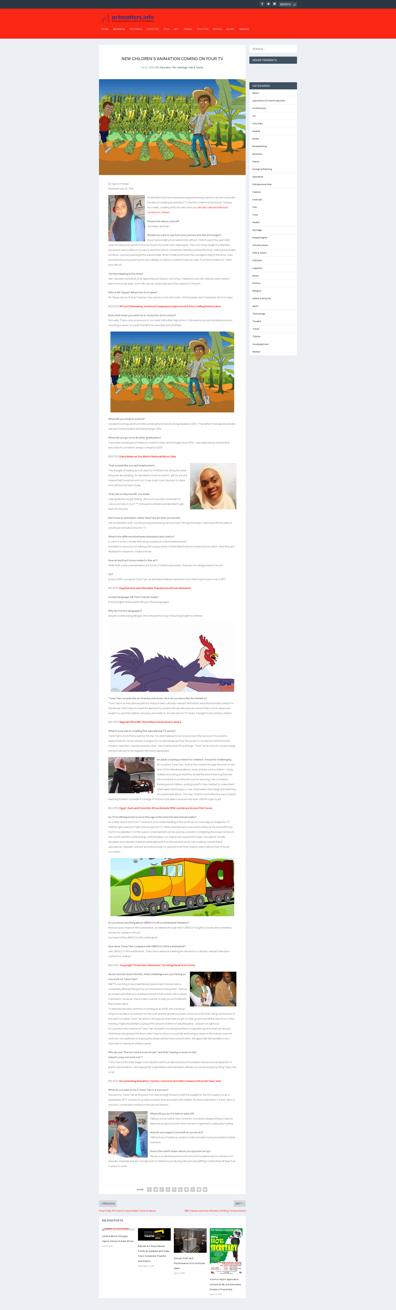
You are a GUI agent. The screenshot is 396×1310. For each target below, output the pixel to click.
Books (217, 29)
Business (119, 29)
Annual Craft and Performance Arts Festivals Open (189, 1263)
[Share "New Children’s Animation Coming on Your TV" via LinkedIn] (180, 1189)
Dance (255, 161)
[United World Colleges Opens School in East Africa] (118, 1229)
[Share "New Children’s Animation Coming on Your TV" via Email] (199, 1189)
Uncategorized (260, 344)
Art (176, 29)
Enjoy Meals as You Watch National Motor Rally (147, 456)
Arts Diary (257, 123)
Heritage (182, 67)
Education (165, 67)
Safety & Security (261, 298)
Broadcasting (259, 146)
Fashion (256, 192)
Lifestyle (153, 29)
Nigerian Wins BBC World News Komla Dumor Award (150, 722)
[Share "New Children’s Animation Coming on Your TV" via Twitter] (156, 1189)
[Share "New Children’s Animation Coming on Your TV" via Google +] (162, 1189)
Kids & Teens (196, 67)
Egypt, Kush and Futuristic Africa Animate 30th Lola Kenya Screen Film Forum (165, 808)
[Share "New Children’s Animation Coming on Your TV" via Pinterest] (174, 1189)
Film (166, 29)
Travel (188, 29)
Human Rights (259, 237)
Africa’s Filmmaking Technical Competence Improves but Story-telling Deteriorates (170, 306)
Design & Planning (262, 169)
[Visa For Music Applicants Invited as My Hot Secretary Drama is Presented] (226, 1251)
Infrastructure (260, 245)
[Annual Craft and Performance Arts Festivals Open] (190, 1240)
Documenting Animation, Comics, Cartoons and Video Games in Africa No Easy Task (170, 1081)
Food (255, 214)
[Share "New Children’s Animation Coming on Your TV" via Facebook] (149, 1189)
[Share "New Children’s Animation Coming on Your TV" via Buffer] (186, 1189)
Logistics (257, 268)
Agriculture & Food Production (268, 100)
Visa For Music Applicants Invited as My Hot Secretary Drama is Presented (225, 1284)
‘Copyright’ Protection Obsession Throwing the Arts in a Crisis (157, 965)
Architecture (259, 108)
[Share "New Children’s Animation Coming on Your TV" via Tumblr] (168, 1189)
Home (105, 29)
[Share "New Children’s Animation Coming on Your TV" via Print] (205, 1189)
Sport (255, 306)
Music (230, 29)
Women (256, 351)
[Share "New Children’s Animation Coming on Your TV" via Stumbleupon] (193, 1189)
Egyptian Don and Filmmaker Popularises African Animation (155, 588)
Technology (258, 313)
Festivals (135, 29)
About (255, 93)
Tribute (256, 336)
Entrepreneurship (261, 184)
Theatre (256, 321)
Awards (244, 29)
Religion (256, 290)
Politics (203, 29)
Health (256, 222)
